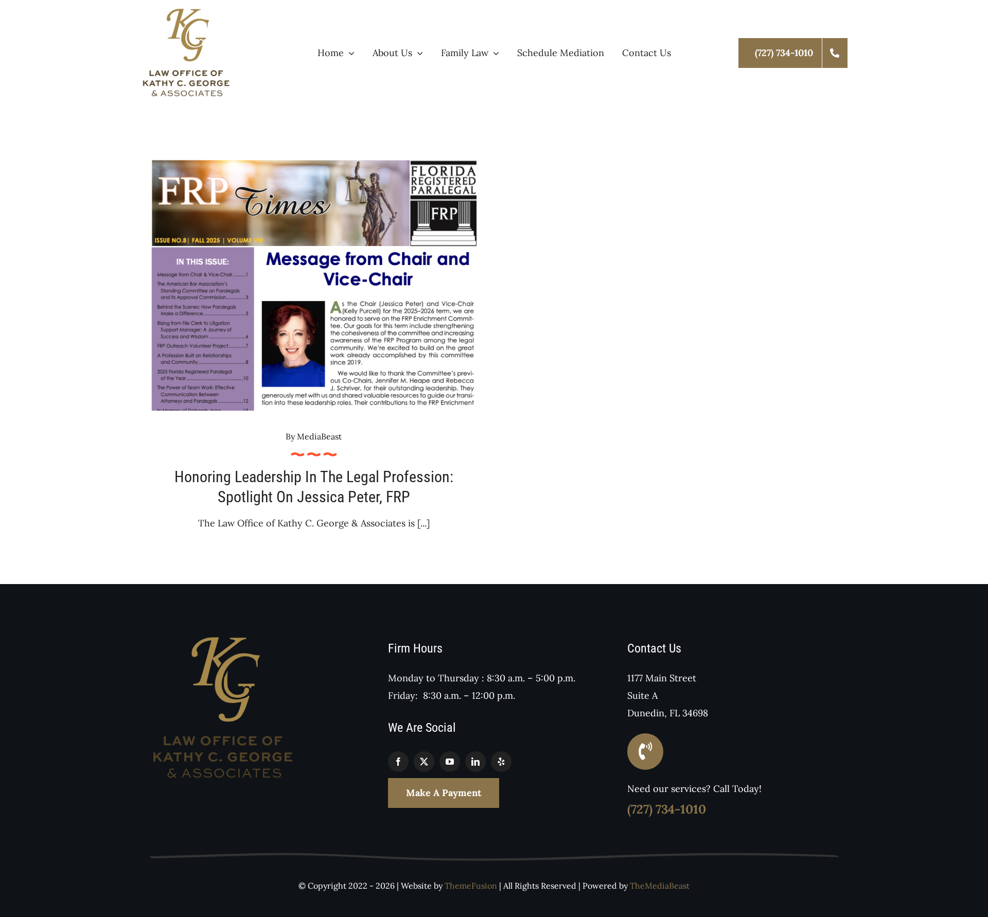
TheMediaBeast (660, 885)
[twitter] (424, 761)
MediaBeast (319, 436)
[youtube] (449, 761)
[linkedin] (475, 761)
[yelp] (501, 761)
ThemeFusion (471, 885)
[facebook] (398, 761)
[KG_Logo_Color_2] (186, 12)
